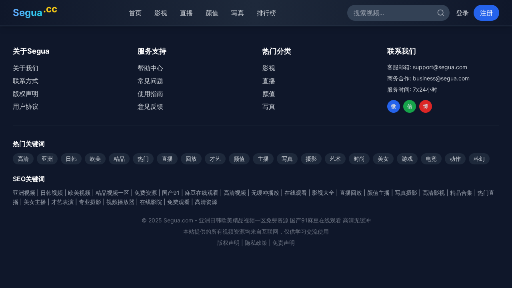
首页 (135, 13)
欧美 (95, 158)
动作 (455, 158)
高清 (23, 158)
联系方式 (25, 81)
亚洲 (47, 158)
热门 (143, 158)
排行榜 (266, 13)
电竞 (431, 158)
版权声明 (25, 94)
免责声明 (283, 242)
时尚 (359, 158)
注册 (486, 13)
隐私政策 (256, 242)
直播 (186, 13)
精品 (119, 158)
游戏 (407, 158)
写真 (237, 13)
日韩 (71, 158)
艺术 (335, 158)
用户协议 (25, 106)
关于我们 (25, 68)
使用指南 (150, 94)
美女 (383, 158)
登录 (462, 13)
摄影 (311, 158)
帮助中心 (150, 68)
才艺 (215, 158)
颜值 (212, 13)
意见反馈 (150, 106)
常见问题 (150, 81)
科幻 (479, 158)
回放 (191, 158)
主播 (263, 158)
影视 (160, 13)
